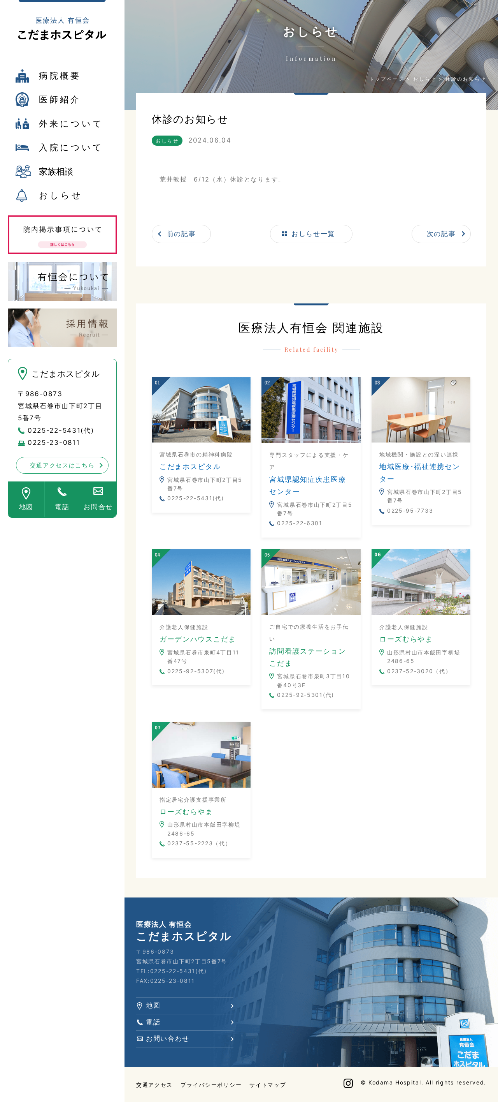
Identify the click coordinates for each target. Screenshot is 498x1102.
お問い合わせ (167, 1038)
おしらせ (60, 195)
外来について (71, 123)
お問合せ (98, 507)
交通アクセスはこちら (62, 465)
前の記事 (181, 234)
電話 (62, 507)
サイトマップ (267, 1084)
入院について (71, 147)
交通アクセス (154, 1084)
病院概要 (60, 76)
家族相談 (56, 171)
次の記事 (441, 234)
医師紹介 (60, 99)
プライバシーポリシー (211, 1084)
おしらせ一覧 (313, 234)
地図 (26, 507)
